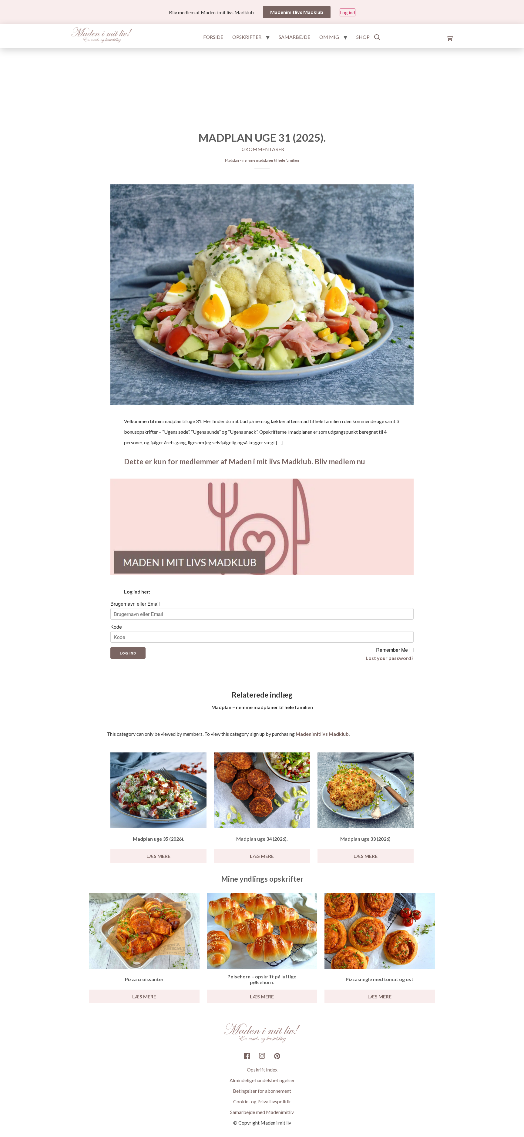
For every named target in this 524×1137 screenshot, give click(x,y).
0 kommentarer (263, 149)
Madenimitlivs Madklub (322, 734)
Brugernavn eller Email (135, 604)
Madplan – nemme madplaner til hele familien (262, 160)
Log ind (347, 12)
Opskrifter (246, 37)
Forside (213, 37)
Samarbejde (294, 37)
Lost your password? (390, 658)
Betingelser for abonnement (262, 1091)
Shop (363, 37)
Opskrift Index (262, 1069)
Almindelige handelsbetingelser (262, 1080)
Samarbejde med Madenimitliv (262, 1112)
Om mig (329, 37)
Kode (116, 627)
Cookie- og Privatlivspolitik (262, 1101)
